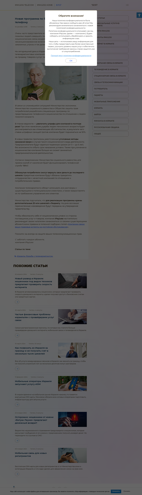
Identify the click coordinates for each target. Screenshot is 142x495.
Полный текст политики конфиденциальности (71, 56)
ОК (71, 61)
